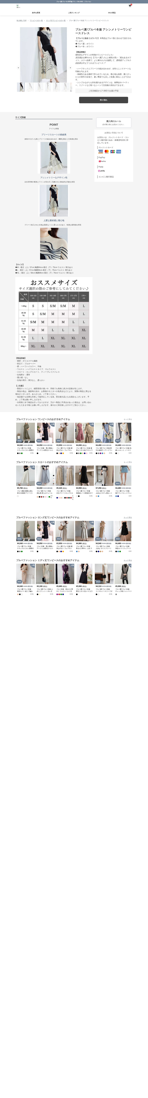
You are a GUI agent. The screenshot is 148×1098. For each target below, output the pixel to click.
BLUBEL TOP (21, 20)
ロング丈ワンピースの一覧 (56, 20)
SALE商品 (112, 13)
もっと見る (128, 419)
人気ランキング (74, 13)
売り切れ (103, 100)
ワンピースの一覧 (36, 20)
